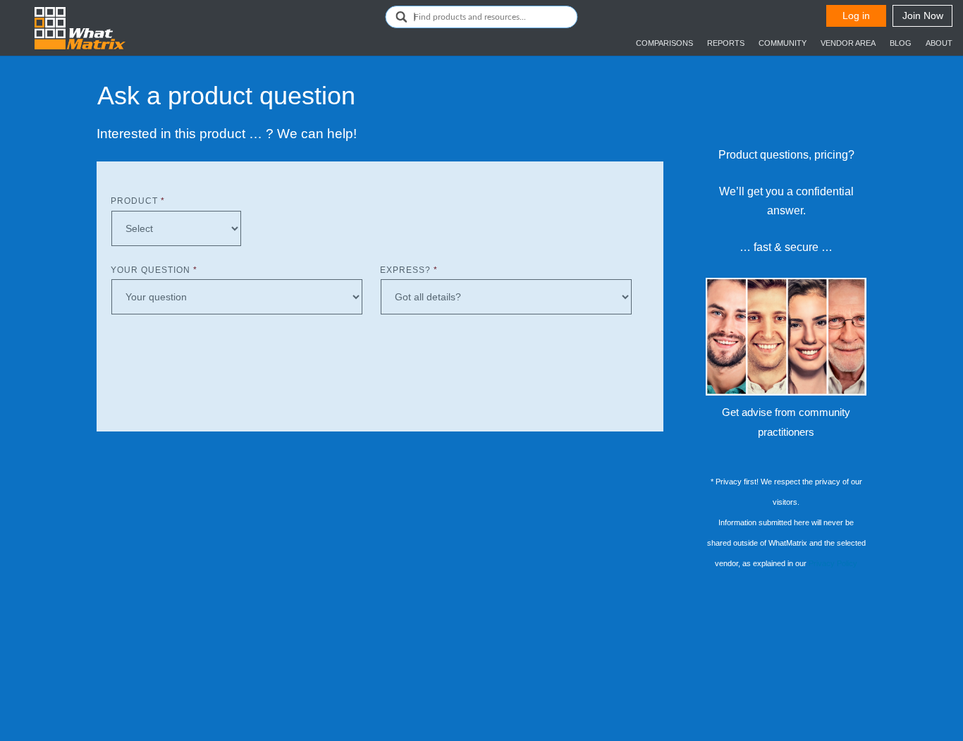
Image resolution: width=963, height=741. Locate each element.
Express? (409, 270)
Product (138, 201)
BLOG (901, 43)
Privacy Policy (833, 563)
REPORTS (725, 43)
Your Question (154, 270)
